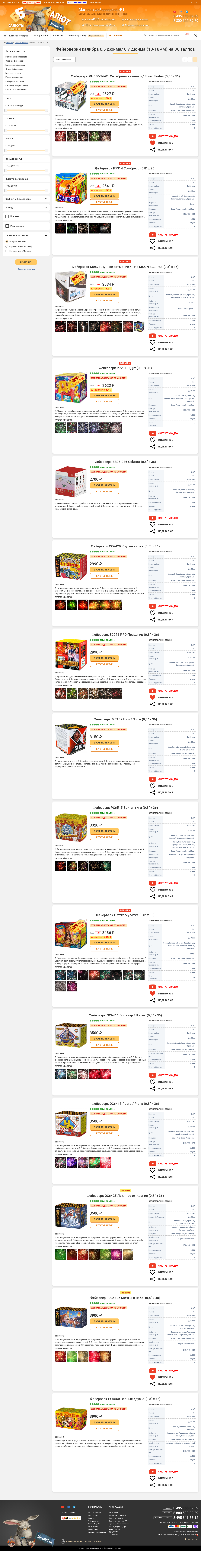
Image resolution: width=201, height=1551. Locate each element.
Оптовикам (115, 35)
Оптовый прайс (94, 1524)
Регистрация (93, 1530)
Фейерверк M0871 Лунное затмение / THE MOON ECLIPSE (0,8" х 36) (125, 267)
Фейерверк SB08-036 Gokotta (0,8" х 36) (125, 462)
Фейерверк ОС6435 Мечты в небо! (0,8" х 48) (125, 1298)
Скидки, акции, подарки (118, 1527)
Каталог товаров (94, 1512)
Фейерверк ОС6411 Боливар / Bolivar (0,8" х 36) (125, 1015)
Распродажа (41, 35)
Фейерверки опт (97, 3)
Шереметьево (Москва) (20, 251)
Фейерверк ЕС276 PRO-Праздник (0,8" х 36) (125, 635)
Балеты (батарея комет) (16, 89)
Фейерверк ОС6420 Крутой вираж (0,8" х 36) (125, 546)
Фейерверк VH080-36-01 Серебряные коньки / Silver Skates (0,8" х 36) (125, 76)
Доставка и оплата (11, 3)
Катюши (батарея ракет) (16, 85)
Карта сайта (113, 1534)
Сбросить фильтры (26, 269)
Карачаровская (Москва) (20, 246)
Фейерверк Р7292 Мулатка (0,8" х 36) (125, 915)
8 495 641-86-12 (185, 1518)
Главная (9, 43)
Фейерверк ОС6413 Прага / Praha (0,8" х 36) (125, 1104)
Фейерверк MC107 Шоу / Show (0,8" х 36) (125, 719)
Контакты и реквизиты (54, 3)
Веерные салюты (13, 73)
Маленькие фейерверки (16, 57)
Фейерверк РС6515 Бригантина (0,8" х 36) (125, 808)
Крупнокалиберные (14, 77)
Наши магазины (94, 1527)
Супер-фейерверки (14, 69)
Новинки (58, 35)
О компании (113, 1512)
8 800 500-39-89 (185, 21)
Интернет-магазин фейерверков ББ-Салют (106, 1548)
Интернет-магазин (17, 242)
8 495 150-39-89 (185, 16)
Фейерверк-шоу (85, 35)
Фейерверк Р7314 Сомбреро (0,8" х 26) (125, 168)
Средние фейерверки (15, 61)
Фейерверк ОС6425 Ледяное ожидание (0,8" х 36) (125, 1196)
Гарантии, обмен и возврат (119, 1524)
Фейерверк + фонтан (14, 81)
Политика (100, 1532)
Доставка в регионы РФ (118, 1521)
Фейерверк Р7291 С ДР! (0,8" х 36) (125, 368)
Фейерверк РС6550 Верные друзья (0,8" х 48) (125, 1399)
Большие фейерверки (15, 65)
